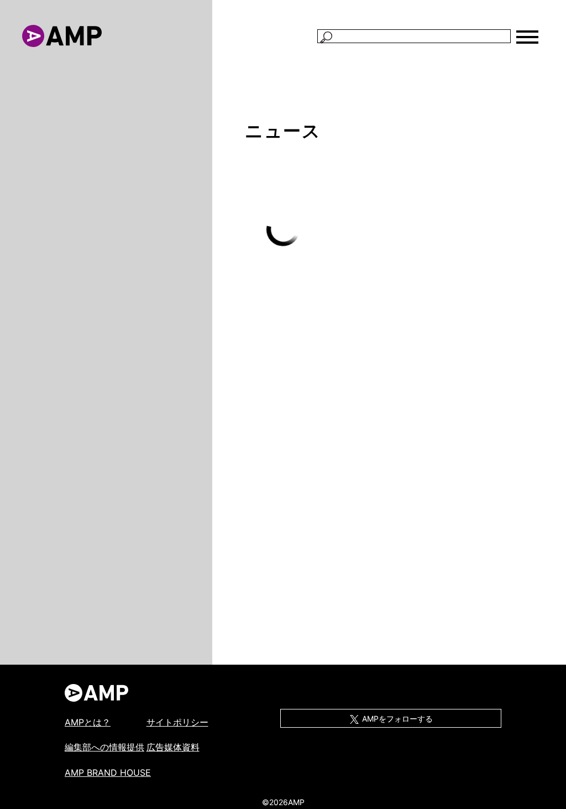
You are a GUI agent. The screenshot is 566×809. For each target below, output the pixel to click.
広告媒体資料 (173, 747)
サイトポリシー (177, 722)
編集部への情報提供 (104, 747)
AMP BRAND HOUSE (108, 772)
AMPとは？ (88, 722)
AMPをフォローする (396, 718)
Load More (282, 229)
